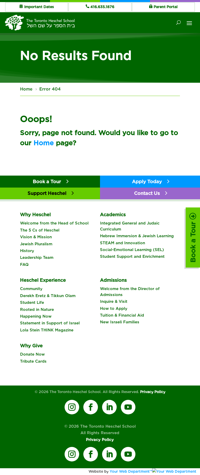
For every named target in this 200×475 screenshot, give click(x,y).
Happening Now (36, 316)
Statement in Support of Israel (50, 323)
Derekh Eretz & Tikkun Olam (48, 295)
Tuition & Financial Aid (122, 315)
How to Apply (113, 308)
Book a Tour (193, 241)
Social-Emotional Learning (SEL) (132, 249)
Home (44, 143)
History (27, 250)
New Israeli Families (119, 322)
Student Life (32, 302)
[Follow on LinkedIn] (109, 407)
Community (31, 288)
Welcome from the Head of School (54, 223)
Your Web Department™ (131, 471)
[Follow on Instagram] (72, 407)
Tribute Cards (33, 361)
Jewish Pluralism (36, 244)
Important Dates (39, 7)
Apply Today (147, 181)
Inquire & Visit (113, 301)
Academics (113, 214)
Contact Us (147, 193)
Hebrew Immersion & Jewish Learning (137, 236)
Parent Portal (166, 7)
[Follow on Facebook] (90, 407)
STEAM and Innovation (122, 243)
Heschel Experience (43, 280)
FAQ (24, 264)
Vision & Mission (36, 237)
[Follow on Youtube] (128, 407)
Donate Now (32, 354)
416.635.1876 (102, 7)
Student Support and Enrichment (132, 256)
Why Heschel (35, 214)
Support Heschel (47, 193)
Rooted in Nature (37, 309)
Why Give (31, 345)
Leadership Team (36, 257)
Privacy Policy (152, 392)
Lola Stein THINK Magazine (46, 330)
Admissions (113, 280)
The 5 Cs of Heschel (39, 230)
